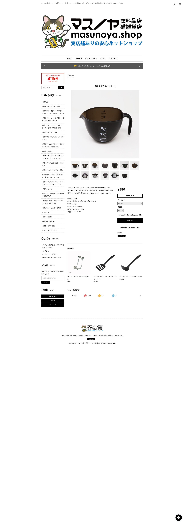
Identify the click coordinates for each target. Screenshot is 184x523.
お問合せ (46, 251)
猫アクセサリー (48, 189)
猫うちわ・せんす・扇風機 (52, 208)
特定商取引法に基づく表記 (52, 257)
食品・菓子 (47, 212)
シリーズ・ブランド (50, 230)
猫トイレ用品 (47, 151)
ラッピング (121, 200)
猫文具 (45, 102)
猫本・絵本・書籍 (49, 226)
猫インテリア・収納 (50, 132)
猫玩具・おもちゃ (49, 221)
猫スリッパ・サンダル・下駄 (53, 170)
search (61, 87)
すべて (74, 295)
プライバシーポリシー (50, 254)
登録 (45, 282)
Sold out (130, 220)
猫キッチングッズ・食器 (51, 106)
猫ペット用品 (47, 217)
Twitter (52, 301)
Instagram (52, 296)
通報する (119, 232)
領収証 (119, 207)
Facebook (53, 305)
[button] (91, 58)
